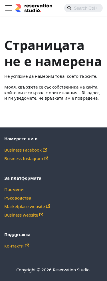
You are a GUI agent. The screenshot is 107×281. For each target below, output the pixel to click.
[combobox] (83, 8)
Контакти (14, 246)
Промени (14, 189)
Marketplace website (24, 206)
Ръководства (17, 198)
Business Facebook (23, 150)
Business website (21, 215)
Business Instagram (23, 158)
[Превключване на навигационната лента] (8, 8)
